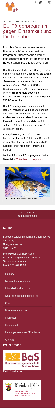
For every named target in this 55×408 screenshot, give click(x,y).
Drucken (29, 212)
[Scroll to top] (45, 398)
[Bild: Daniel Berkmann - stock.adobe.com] (27, 181)
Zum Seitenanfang (28, 215)
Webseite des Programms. (29, 159)
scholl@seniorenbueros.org (26, 257)
